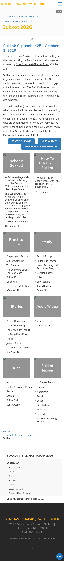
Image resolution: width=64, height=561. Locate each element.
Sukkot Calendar (15, 260)
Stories (10, 395)
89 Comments (12, 226)
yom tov (53, 106)
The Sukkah (12, 265)
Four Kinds (32, 60)
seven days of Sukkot (19, 56)
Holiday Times (49, 141)
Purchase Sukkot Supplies (41, 146)
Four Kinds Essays (46, 260)
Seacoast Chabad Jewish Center (23, 4)
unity (5, 91)
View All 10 (13, 290)
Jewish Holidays (28, 16)
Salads (40, 396)
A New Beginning (15, 321)
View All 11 (43, 290)
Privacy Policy (49, 539)
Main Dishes (43, 409)
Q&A (39, 277)
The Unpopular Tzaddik (18, 329)
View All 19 (13, 351)
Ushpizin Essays (45, 272)
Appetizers (42, 391)
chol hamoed (46, 122)
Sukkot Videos (13, 400)
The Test (10, 338)
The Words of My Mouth (19, 347)
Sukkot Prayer (13, 277)
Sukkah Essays (44, 256)
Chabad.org (25, 539)
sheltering (8, 83)
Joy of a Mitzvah (14, 343)
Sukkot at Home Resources (20, 435)
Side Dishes (43, 405)
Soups (40, 400)
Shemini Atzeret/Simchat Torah (32, 64)
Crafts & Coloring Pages (19, 387)
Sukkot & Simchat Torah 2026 (18, 21)
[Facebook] (32, 549)
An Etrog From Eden (17, 334)
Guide (9, 382)
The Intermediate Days (18, 286)
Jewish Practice (10, 16)
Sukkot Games (14, 404)
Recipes (10, 391)
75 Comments (43, 192)
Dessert (41, 414)
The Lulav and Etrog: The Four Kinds (17, 271)
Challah (41, 387)
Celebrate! (11, 281)
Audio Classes (44, 325)
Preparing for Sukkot (17, 256)
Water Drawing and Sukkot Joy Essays (47, 267)
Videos (40, 321)
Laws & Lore (43, 281)
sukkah (11, 60)
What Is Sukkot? (21, 141)
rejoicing (48, 60)
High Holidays (28, 95)
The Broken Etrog (15, 325)
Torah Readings (45, 286)
